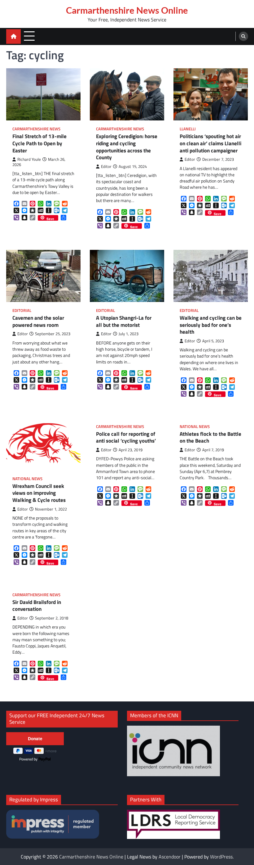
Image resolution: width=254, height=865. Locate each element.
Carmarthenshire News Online (127, 10)
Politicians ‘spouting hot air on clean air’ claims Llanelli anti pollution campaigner (210, 143)
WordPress (221, 856)
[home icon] (13, 36)
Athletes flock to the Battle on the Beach (210, 437)
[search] (243, 36)
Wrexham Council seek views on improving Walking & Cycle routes (39, 493)
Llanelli (188, 129)
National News (27, 478)
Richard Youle (29, 159)
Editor (106, 166)
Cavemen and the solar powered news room (38, 321)
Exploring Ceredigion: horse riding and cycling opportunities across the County (126, 147)
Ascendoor (170, 856)
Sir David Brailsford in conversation (36, 606)
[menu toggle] (29, 36)
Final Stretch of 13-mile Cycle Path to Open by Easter (39, 143)
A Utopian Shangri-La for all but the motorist (123, 321)
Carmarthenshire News (36, 129)
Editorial (21, 310)
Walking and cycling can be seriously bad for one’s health (211, 325)
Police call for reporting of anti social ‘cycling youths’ (126, 437)
